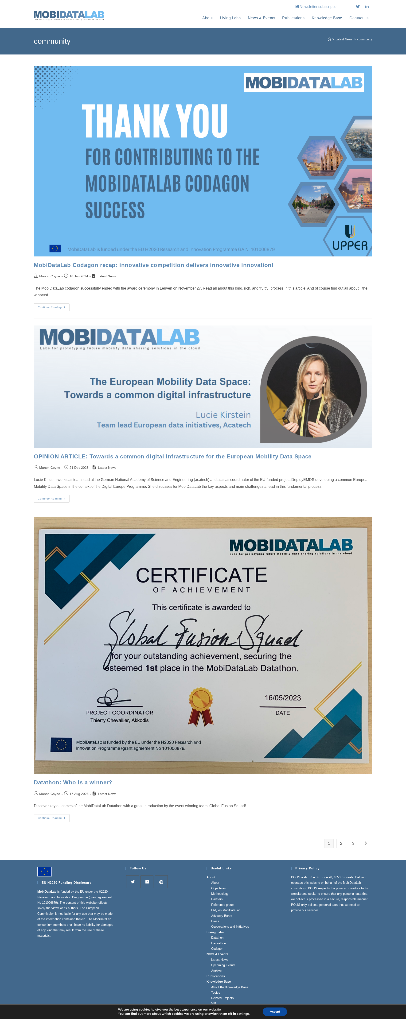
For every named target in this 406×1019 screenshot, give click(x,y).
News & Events (217, 954)
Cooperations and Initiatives (230, 926)
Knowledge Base (219, 981)
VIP (213, 1003)
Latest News (219, 959)
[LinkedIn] (147, 881)
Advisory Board (221, 916)
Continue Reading (54, 308)
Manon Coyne (49, 276)
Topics (215, 992)
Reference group (222, 905)
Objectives (218, 888)
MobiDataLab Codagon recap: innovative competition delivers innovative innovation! (154, 265)
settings (243, 1014)
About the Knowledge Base (229, 987)
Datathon (217, 937)
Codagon (217, 948)
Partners (217, 899)
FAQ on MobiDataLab (225, 910)
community (364, 39)
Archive (216, 971)
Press (215, 921)
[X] (132, 881)
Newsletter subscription (319, 7)
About (211, 877)
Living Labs (215, 932)
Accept (275, 1011)
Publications (216, 976)
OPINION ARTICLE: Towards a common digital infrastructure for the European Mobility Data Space (173, 456)
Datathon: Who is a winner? (73, 782)
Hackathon (218, 943)
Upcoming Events (223, 965)
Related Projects (222, 998)
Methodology (220, 893)
